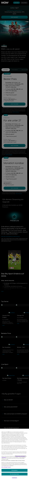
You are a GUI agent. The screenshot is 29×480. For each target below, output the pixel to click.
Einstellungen (14, 477)
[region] (14, 454)
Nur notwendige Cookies (14, 474)
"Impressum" (3, 457)
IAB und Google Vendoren (6, 467)
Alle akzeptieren (15, 470)
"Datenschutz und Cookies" (20, 456)
